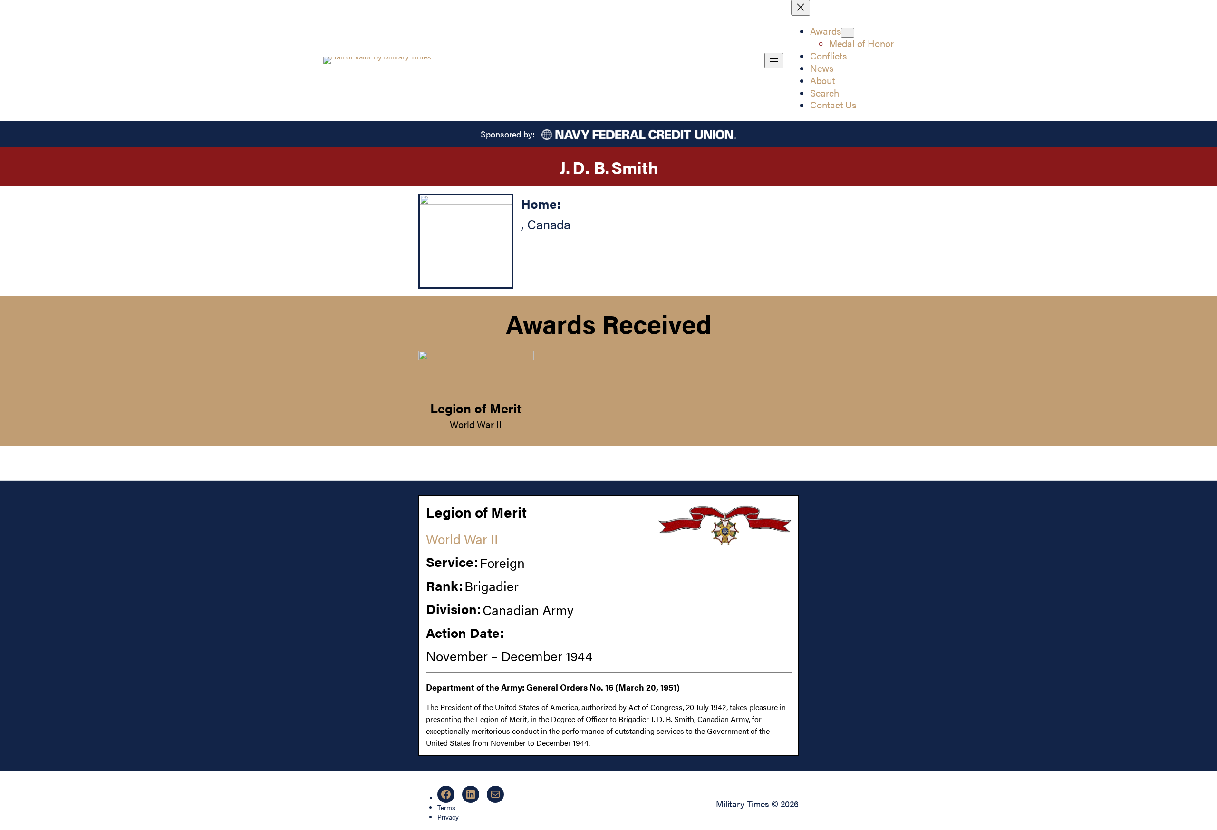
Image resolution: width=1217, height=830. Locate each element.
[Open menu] (773, 60)
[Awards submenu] (847, 33)
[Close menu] (800, 8)
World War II (476, 424)
